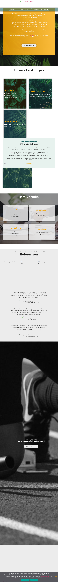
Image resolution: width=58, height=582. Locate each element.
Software (36, 9)
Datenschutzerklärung (46, 576)
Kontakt (46, 9)
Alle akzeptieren (25, 579)
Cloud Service (24, 9)
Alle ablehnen (34, 579)
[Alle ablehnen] (56, 576)
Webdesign (12, 9)
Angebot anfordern (31, 446)
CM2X (32, 35)
